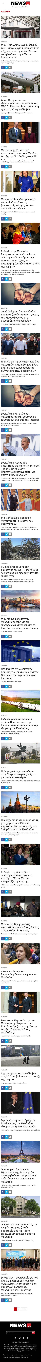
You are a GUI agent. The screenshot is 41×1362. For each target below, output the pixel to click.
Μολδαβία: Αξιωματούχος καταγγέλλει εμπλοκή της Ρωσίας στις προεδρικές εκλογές (20, 927)
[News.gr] (20, 3)
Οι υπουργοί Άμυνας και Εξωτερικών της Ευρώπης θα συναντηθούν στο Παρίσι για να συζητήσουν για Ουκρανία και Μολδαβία (19, 1175)
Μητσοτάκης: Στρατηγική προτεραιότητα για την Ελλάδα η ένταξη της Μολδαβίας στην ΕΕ (19, 153)
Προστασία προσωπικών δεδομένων (11, 1357)
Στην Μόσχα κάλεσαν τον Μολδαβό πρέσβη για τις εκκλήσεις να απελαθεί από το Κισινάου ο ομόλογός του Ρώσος (19, 623)
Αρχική (4, 1355)
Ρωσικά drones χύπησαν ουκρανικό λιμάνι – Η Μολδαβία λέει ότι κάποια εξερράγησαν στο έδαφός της (19, 571)
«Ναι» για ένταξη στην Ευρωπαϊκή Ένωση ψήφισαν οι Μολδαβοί (18, 974)
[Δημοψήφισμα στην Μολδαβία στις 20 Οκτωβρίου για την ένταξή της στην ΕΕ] (20, 1056)
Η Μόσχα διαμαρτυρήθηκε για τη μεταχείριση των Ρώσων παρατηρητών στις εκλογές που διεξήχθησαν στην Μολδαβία (20, 825)
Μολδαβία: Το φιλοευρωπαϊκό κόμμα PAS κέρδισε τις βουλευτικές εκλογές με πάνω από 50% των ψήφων (18, 204)
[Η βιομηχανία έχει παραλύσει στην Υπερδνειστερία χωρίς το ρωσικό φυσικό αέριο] (20, 753)
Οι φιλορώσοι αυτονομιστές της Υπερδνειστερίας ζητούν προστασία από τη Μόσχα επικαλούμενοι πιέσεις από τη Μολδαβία (19, 1230)
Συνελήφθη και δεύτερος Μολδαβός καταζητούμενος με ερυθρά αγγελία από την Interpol (20, 416)
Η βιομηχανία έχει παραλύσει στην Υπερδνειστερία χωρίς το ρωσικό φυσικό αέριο (18, 774)
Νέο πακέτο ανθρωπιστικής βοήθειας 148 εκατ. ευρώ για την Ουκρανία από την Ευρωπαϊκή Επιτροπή (19, 673)
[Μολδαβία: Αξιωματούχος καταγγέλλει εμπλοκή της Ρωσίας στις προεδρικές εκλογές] (20, 906)
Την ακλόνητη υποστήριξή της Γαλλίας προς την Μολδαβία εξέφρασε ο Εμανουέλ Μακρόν (18, 1123)
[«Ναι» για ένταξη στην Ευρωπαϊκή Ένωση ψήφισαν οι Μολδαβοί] (20, 953)
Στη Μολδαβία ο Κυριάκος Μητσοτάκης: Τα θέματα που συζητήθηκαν (17, 520)
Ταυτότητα (23, 1357)
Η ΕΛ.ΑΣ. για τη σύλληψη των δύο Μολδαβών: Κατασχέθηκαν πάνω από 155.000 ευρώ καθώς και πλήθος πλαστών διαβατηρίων (20, 366)
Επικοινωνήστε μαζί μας (12, 1355)
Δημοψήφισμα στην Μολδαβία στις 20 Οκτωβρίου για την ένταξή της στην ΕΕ (20, 1076)
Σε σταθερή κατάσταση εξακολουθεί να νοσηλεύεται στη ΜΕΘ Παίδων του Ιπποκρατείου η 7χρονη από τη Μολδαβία (20, 105)
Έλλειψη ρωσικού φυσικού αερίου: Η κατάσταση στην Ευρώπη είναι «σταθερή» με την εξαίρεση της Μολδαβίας (19, 724)
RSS (28, 1357)
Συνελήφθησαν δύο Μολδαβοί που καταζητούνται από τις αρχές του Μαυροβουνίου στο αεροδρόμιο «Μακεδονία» (20, 316)
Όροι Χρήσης (29, 1355)
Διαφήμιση (22, 1355)
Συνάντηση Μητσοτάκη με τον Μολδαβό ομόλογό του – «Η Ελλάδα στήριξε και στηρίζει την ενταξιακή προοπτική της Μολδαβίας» (19, 1026)
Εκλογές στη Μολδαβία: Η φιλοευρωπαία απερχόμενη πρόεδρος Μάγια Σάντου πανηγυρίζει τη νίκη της (16, 877)
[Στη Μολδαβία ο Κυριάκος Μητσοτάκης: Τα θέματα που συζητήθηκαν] (20, 500)
